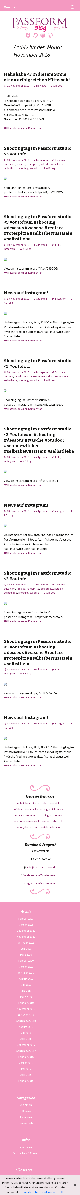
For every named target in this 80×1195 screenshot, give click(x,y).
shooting (23, 168)
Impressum (26, 1147)
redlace (21, 164)
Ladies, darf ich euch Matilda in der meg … (40, 827)
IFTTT (57, 245)
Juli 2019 (26, 984)
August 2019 (26, 978)
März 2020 (26, 954)
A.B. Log (57, 85)
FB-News (41, 85)
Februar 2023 (26, 918)
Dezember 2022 (26, 930)
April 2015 (26, 1075)
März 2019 (26, 996)
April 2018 (26, 1039)
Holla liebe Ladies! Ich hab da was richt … (40, 803)
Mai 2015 (26, 1069)
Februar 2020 (26, 960)
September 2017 (26, 1051)
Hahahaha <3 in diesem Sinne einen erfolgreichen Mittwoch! (37, 77)
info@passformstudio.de (41, 867)
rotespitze (33, 164)
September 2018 (26, 1021)
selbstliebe (10, 168)
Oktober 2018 (26, 1015)
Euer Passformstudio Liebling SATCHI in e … (40, 815)
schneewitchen (36, 376)
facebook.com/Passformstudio (41, 875)
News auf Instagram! (26, 293)
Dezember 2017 (26, 1045)
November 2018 (26, 1008)
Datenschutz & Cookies (26, 1153)
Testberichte (26, 1123)
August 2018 (26, 1027)
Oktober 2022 (26, 942)
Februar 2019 (26, 1002)
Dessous (60, 160)
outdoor (8, 376)
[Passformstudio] (40, 20)
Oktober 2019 (26, 972)
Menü (7, 7)
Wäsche (34, 168)
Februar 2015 (26, 1081)
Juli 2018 (26, 1033)
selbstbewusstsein (52, 164)
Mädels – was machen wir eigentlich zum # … (40, 809)
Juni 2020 (26, 948)
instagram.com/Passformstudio (41, 883)
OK (62, 1192)
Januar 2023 (26, 924)
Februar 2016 (26, 1057)
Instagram (42, 160)
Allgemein (42, 245)
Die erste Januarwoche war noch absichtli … (40, 821)
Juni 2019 (26, 990)
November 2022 (26, 936)
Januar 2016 (26, 1063)
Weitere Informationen (39, 1192)
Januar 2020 (26, 966)
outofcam (9, 164)
